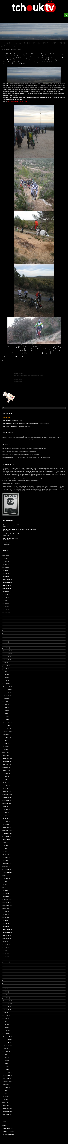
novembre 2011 (6, 1075)
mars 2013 (5, 1028)
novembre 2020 (6, 761)
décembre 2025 (6, 579)
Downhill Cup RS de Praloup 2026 (11, 534)
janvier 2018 (5, 863)
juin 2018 (4, 848)
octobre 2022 (5, 692)
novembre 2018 (6, 833)
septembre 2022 (6, 695)
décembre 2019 (6, 794)
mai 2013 (4, 1022)
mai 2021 (4, 743)
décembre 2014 (6, 965)
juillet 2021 (5, 737)
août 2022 (5, 698)
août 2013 (5, 1013)
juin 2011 (4, 1090)
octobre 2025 (5, 585)
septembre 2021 (6, 731)
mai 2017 (4, 884)
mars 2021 (5, 749)
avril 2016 (5, 917)
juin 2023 (4, 669)
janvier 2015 (5, 962)
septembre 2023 (6, 660)
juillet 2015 (5, 944)
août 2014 (5, 977)
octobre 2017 (5, 869)
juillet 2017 (5, 878)
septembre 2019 (6, 803)
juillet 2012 (5, 1051)
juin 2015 (4, 947)
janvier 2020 (5, 791)
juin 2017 (4, 881)
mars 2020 (5, 785)
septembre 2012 (6, 1045)
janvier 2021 (5, 755)
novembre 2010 (6, 1111)
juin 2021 (4, 740)
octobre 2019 (5, 800)
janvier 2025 (5, 612)
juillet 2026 (5, 558)
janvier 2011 (5, 1105)
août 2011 (5, 1084)
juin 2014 (4, 983)
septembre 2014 (6, 974)
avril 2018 (5, 854)
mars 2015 (5, 956)
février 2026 (5, 573)
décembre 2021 (6, 722)
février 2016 (5, 923)
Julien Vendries (16, 49)
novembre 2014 (6, 968)
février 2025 (5, 609)
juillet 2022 (5, 701)
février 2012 (5, 1066)
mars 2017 (5, 890)
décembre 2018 (6, 830)
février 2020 (5, 788)
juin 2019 (4, 812)
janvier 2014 (5, 998)
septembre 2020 (6, 767)
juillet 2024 (5, 630)
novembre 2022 (6, 689)
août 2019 (5, 806)
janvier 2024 (5, 648)
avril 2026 (5, 567)
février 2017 (5, 893)
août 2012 (5, 1048)
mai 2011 (4, 1093)
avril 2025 (5, 603)
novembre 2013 (6, 1004)
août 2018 (5, 842)
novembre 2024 (6, 618)
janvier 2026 (5, 576)
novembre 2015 (6, 932)
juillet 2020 (5, 773)
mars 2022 (5, 713)
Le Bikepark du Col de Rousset (10, 538)
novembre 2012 (6, 1039)
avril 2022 (5, 710)
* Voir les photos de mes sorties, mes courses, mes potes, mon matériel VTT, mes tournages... (25, 423)
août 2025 (5, 591)
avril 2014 (5, 989)
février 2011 (5, 1102)
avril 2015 (5, 953)
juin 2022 (4, 704)
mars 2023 (5, 678)
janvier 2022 (5, 719)
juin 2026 (4, 561)
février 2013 (5, 1030)
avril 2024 (5, 639)
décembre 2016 (6, 899)
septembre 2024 (6, 624)
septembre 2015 (6, 938)
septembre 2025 (6, 588)
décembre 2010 (6, 1108)
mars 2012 (5, 1063)
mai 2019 (4, 815)
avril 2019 (5, 818)
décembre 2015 (6, 929)
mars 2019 (5, 821)
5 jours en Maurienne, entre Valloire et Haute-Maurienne (17, 525)
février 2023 (5, 681)
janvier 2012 (5, 1069)
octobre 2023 (5, 657)
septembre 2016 (6, 905)
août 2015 (5, 941)
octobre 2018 (5, 836)
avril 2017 (5, 887)
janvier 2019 (5, 827)
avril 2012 (5, 1060)
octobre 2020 (5, 764)
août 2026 (5, 555)
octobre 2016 (5, 902)
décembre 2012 (6, 1036)
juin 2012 (4, 1054)
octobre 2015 (5, 935)
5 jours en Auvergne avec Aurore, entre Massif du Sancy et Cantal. (19, 529)
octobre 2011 (5, 1078)
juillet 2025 (5, 594)
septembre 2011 (6, 1081)
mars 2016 (5, 920)
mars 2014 (5, 992)
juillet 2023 (5, 666)
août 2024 (5, 627)
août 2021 (5, 734)
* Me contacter (6, 417)
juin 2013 (4, 1019)
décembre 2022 (6, 686)
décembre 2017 (6, 866)
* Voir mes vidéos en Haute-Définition (12, 420)
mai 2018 (4, 851)
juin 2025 (4, 597)
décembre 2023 (6, 651)
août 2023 (5, 663)
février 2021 (5, 752)
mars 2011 (5, 1099)
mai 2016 (4, 914)
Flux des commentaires (8, 1131)
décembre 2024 (6, 615)
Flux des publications (7, 1128)
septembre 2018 (6, 839)
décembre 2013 (6, 1001)
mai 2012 (4, 1057)
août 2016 (5, 908)
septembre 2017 (6, 872)
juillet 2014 (5, 980)
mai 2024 (4, 636)
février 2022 (5, 716)
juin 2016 (4, 911)
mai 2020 (4, 779)
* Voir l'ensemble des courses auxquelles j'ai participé (16, 426)
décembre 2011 (6, 1072)
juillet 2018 (5, 845)
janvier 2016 (5, 926)
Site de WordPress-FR (8, 1134)
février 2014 (5, 995)
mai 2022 (4, 707)
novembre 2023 (6, 654)
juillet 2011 (5, 1087)
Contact (53, 14)
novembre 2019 (6, 797)
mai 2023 (4, 672)
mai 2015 (4, 950)
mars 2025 (5, 606)
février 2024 (5, 645)
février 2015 (5, 959)
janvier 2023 (5, 684)
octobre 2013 (5, 1007)
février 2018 (5, 860)
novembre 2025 (6, 582)
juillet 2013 (5, 1016)
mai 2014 (4, 986)
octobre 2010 (5, 1114)
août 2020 (5, 770)
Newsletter (60, 14)
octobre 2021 (5, 728)
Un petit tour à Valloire (8, 542)
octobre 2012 (5, 1042)
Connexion (5, 1125)
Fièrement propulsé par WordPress (10, 1142)
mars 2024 (5, 642)
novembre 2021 (6, 725)
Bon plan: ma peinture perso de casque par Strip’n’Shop (28, 374)
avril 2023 (5, 675)
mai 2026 (4, 564)
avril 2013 (5, 1025)
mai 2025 (4, 600)
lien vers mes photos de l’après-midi (17, 101)
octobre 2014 (5, 971)
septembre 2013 (6, 1010)
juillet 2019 (5, 809)
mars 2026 (5, 570)
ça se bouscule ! (18, 380)
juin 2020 (4, 776)
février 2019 (5, 824)
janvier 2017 (5, 896)
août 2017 (5, 875)
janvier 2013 (5, 1033)
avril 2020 (5, 782)
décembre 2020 (6, 758)
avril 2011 (5, 1096)
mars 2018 (5, 857)
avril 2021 (5, 746)
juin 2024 (4, 633)
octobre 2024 (5, 621)
